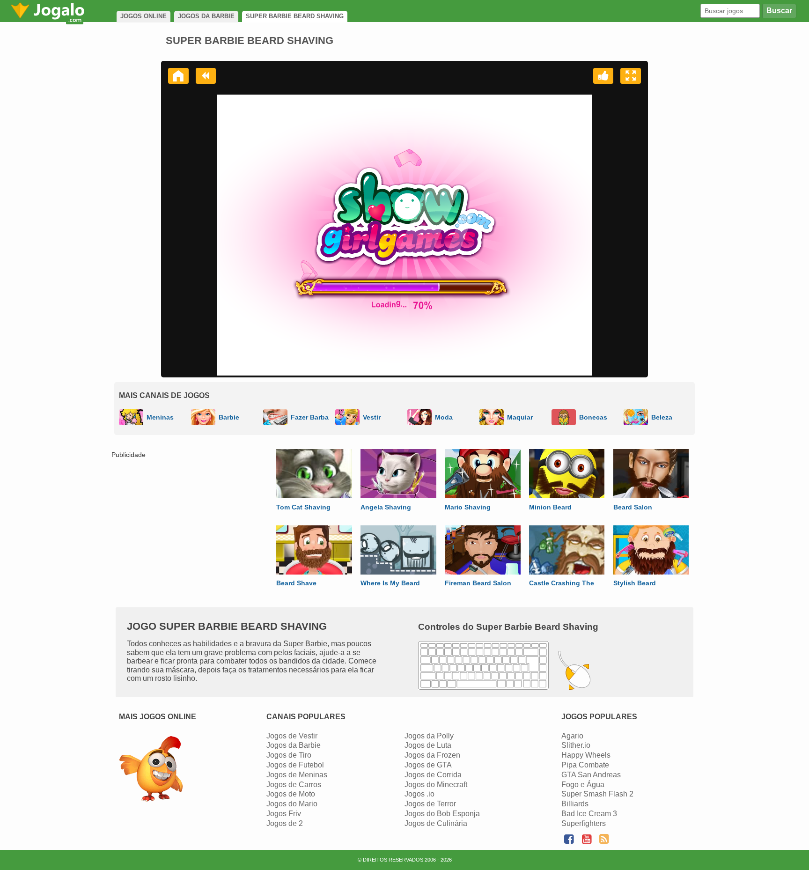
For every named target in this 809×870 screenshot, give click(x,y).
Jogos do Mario (291, 804)
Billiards (574, 804)
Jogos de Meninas (296, 775)
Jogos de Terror (430, 804)
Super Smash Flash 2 (597, 794)
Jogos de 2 (284, 823)
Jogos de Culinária (435, 823)
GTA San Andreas (591, 775)
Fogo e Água (582, 785)
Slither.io (575, 745)
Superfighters (583, 823)
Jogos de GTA (428, 765)
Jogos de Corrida (433, 775)
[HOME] (178, 76)
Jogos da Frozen (432, 755)
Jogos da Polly (429, 736)
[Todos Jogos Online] (151, 770)
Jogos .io (419, 794)
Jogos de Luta (427, 745)
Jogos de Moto (290, 794)
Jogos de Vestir (291, 736)
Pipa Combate (585, 765)
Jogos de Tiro (288, 755)
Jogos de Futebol (295, 765)
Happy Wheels (585, 755)
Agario (572, 736)
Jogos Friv (283, 814)
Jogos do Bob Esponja (442, 814)
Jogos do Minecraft (435, 785)
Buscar (779, 11)
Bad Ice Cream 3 (589, 814)
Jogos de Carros (293, 785)
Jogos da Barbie (293, 745)
